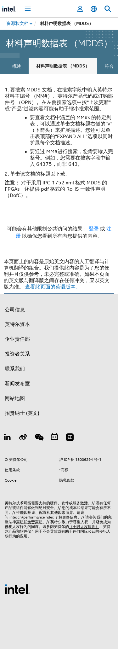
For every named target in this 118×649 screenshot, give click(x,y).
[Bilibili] (54, 438)
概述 (16, 66)
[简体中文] (93, 9)
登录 (93, 229)
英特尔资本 (17, 324)
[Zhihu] (70, 438)
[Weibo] (23, 438)
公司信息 (15, 310)
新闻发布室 (17, 383)
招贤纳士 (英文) (22, 413)
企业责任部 (17, 339)
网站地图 (15, 398)
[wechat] (38, 438)
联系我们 (15, 369)
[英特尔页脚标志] (17, 589)
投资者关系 (17, 354)
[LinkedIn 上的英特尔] (7, 438)
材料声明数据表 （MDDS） (63, 66)
